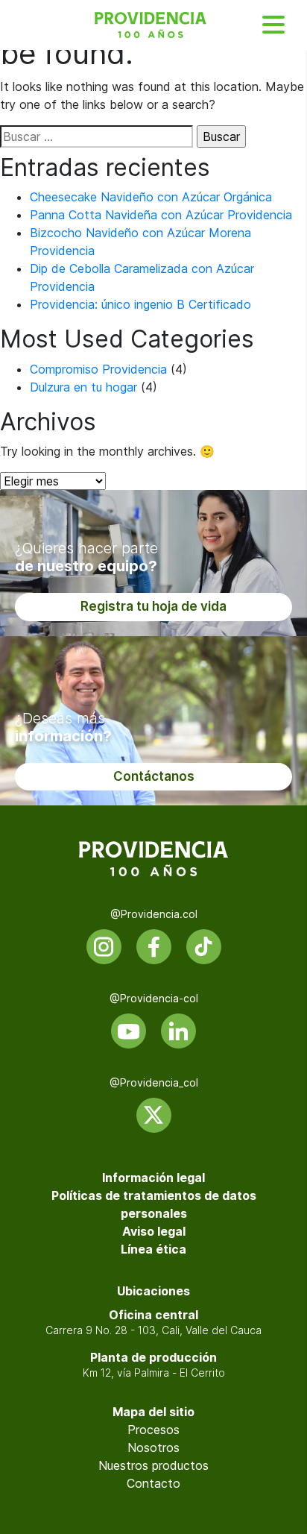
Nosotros (153, 1447)
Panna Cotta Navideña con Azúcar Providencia (161, 214)
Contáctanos (153, 776)
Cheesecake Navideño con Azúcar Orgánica (151, 196)
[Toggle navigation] (273, 24)
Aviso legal (154, 1231)
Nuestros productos (153, 1465)
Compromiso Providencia (98, 369)
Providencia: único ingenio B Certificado (140, 304)
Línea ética (153, 1249)
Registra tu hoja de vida (153, 606)
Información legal (153, 1177)
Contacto (153, 1483)
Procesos (153, 1429)
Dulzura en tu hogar (83, 387)
